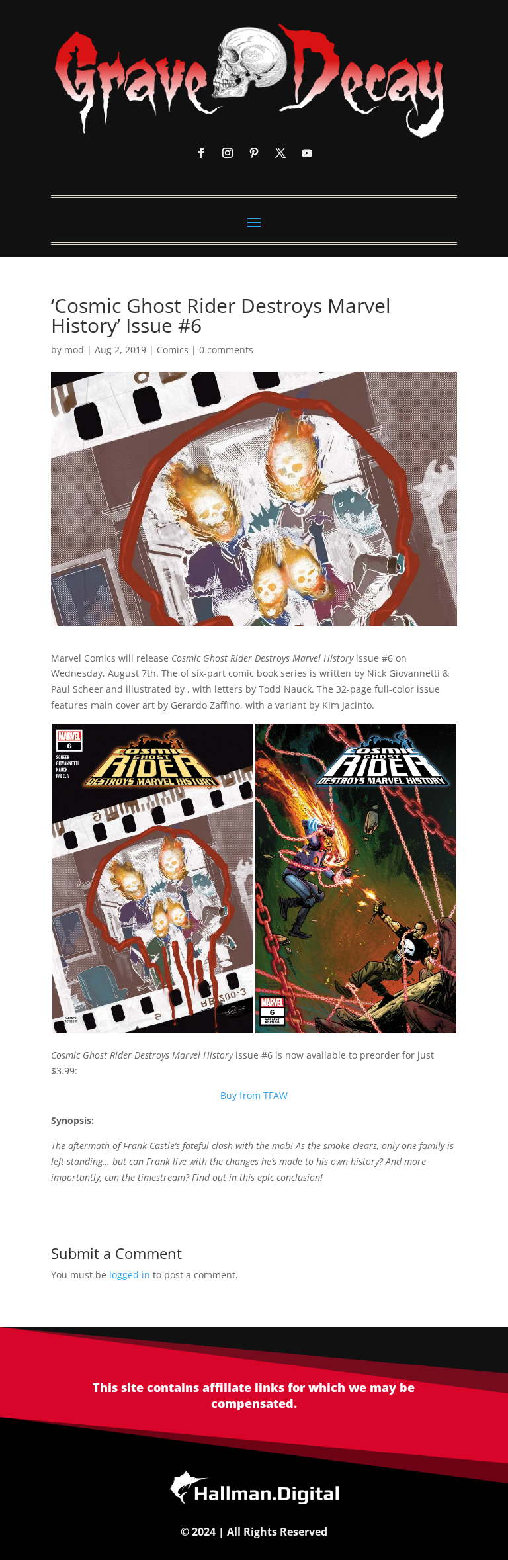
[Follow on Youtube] (307, 152)
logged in (129, 1274)
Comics (173, 349)
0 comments (226, 349)
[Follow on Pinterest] (254, 152)
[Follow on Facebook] (201, 152)
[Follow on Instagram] (227, 152)
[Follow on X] (280, 152)
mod (74, 349)
